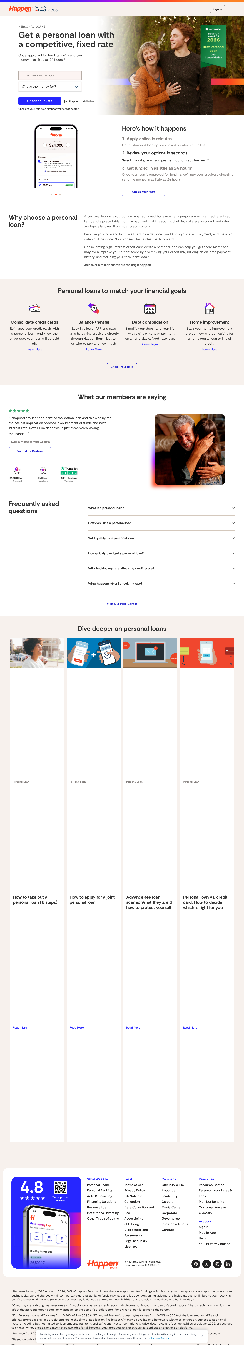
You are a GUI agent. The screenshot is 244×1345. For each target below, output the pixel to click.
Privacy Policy (134, 1190)
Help (202, 1238)
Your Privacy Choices (214, 1244)
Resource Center (211, 1185)
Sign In (217, 9)
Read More (20, 1027)
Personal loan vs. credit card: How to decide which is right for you (205, 902)
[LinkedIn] (228, 1264)
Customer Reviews (212, 1207)
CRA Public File (173, 1185)
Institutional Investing (103, 1213)
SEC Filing (131, 1224)
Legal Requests (135, 1241)
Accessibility (133, 1218)
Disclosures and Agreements (136, 1233)
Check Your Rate (40, 101)
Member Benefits (211, 1202)
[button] (161, 507)
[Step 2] (56, 194)
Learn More (34, 349)
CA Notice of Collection (133, 1199)
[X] (206, 1264)
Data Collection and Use (139, 1210)
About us (168, 1190)
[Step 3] (60, 194)
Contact (168, 1230)
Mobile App (207, 1232)
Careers (167, 1202)
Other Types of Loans (103, 1218)
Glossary (205, 1213)
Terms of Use (133, 1185)
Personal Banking (99, 1190)
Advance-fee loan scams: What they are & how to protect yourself (149, 902)
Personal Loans (98, 1185)
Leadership (170, 1196)
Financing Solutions (101, 1202)
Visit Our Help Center (122, 604)
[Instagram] (217, 1264)
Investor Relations (175, 1224)
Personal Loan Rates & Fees (215, 1193)
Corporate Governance (171, 1216)
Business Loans (98, 1207)
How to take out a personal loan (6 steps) (35, 899)
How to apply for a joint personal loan (92, 899)
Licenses (130, 1246)
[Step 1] (51, 194)
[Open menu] (232, 9)
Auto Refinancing (99, 1196)
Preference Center (158, 1337)
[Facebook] (195, 1264)
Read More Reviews (30, 451)
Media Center (172, 1207)
